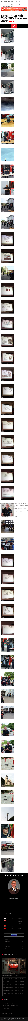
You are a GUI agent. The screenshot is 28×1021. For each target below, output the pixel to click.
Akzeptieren (5, 516)
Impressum (19, 518)
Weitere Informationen (11, 518)
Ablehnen (15, 516)
